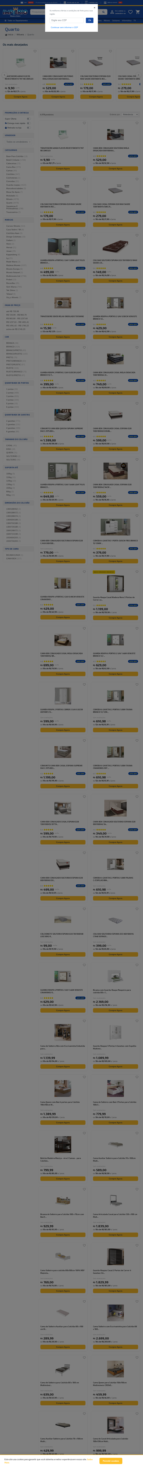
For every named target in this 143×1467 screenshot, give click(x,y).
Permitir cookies (111, 1461)
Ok (89, 20)
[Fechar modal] (94, 7)
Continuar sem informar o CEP (64, 27)
